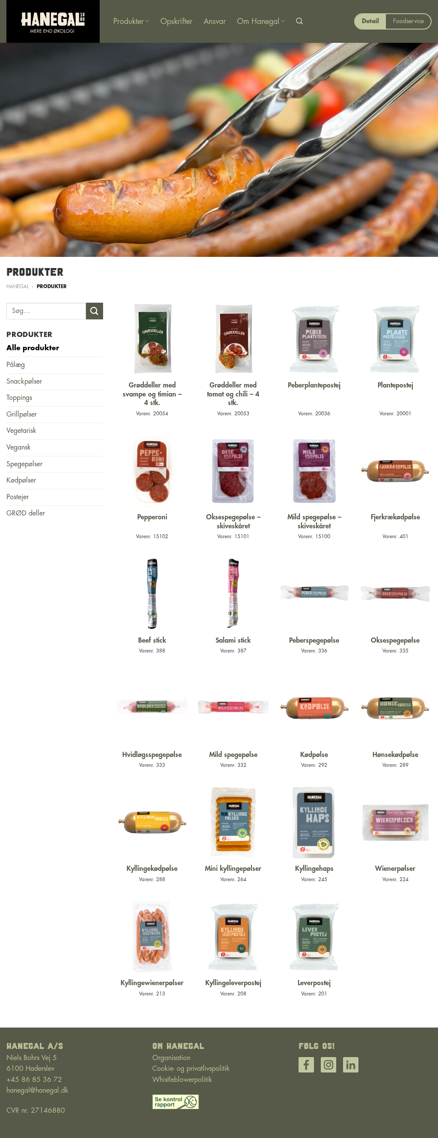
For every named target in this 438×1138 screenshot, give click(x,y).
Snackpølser (24, 381)
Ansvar (215, 21)
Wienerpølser (395, 868)
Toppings (19, 397)
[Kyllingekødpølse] (152, 822)
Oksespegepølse (395, 640)
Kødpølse (314, 754)
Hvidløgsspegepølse (152, 754)
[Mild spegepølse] (233, 708)
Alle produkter (32, 348)
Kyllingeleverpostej (233, 983)
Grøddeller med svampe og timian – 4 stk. (152, 394)
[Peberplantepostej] (314, 339)
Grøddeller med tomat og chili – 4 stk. (233, 394)
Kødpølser (21, 480)
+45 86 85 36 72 (34, 1079)
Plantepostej (395, 385)
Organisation (171, 1058)
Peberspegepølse (314, 640)
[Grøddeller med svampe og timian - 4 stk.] (152, 339)
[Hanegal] (53, 21)
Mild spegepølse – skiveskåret (314, 522)
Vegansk (18, 447)
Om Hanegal (258, 21)
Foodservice (408, 21)
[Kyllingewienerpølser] (152, 936)
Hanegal (17, 286)
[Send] (94, 311)
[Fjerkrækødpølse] (395, 471)
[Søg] (299, 21)
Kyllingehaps (314, 868)
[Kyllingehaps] (314, 822)
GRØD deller (25, 513)
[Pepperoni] (152, 471)
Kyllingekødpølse (152, 868)
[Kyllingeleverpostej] (233, 936)
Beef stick (152, 640)
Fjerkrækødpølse (395, 517)
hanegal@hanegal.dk (37, 1090)
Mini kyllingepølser (233, 868)
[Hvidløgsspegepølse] (152, 708)
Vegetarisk (21, 430)
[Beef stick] (152, 593)
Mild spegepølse (233, 754)
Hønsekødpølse (395, 754)
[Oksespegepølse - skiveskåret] (233, 471)
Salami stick (233, 640)
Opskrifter (176, 21)
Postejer (17, 497)
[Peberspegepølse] (314, 593)
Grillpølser (21, 414)
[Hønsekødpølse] (395, 708)
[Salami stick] (233, 593)
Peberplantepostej (314, 385)
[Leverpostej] (314, 936)
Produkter (128, 21)
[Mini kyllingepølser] (233, 822)
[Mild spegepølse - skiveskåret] (314, 471)
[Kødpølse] (314, 708)
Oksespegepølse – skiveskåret (233, 522)
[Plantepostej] (395, 339)
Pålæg (15, 364)
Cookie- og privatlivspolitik (191, 1068)
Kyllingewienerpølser (152, 983)
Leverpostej (314, 983)
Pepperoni (152, 517)
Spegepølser (24, 464)
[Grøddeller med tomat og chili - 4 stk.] (233, 339)
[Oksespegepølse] (395, 593)
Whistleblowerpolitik (182, 1079)
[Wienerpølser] (395, 822)
